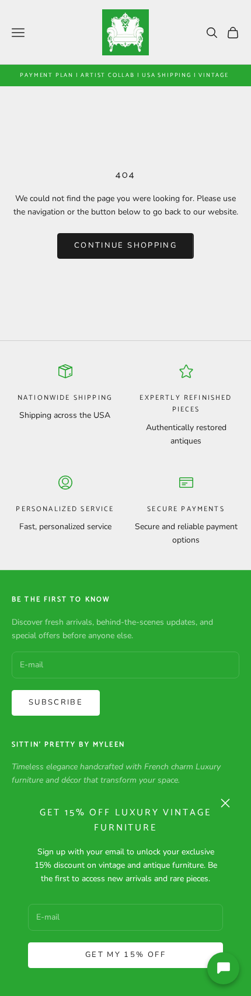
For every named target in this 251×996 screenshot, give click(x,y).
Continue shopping (125, 245)
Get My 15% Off (125, 954)
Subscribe (56, 702)
